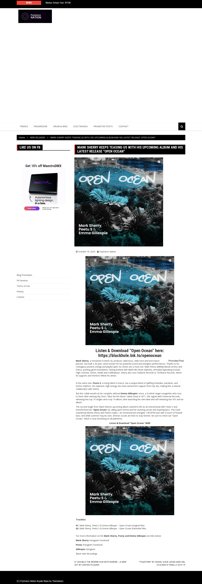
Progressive (40, 126)
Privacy (20, 291)
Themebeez (57, 581)
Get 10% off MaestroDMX (43, 166)
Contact (124, 126)
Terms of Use (23, 286)
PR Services (22, 280)
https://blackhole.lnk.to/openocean (129, 355)
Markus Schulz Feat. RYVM (58, 2)
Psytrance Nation (107, 251)
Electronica (80, 126)
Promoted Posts (103, 126)
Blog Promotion (24, 275)
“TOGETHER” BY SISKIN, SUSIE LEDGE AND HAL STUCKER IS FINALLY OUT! (162, 563)
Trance (24, 126)
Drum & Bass (60, 126)
